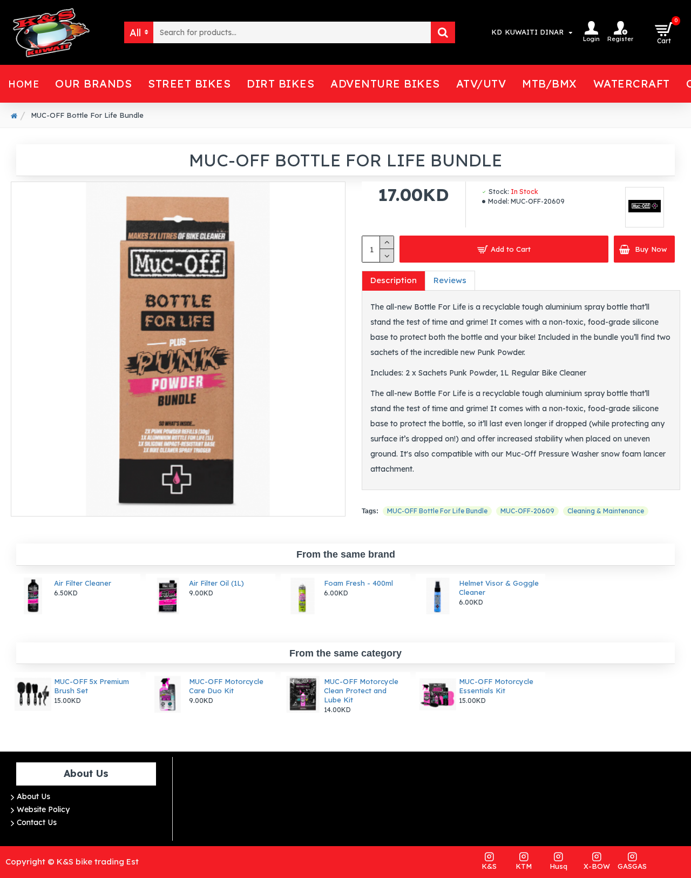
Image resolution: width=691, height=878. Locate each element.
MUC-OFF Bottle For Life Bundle (437, 511)
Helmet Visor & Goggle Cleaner (499, 587)
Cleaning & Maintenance (605, 511)
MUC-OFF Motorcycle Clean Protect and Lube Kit (361, 690)
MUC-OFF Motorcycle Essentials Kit (496, 686)
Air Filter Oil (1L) (216, 583)
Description (393, 280)
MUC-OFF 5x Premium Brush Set (91, 686)
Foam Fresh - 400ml (358, 583)
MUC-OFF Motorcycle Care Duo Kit (226, 686)
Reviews (449, 280)
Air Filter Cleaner (82, 583)
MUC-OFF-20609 (527, 511)
